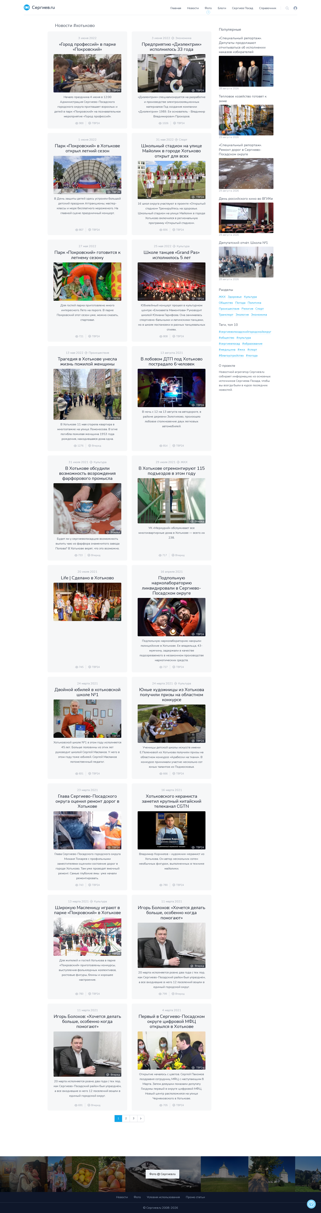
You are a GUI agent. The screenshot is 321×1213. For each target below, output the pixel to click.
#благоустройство (231, 356)
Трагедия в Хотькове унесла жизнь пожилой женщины (87, 361)
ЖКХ (184, 462)
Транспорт (226, 315)
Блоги (222, 8)
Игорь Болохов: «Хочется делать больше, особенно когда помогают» (171, 913)
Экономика (183, 38)
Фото (208, 8)
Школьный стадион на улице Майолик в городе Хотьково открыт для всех (171, 151)
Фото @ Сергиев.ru (162, 1174)
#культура (243, 338)
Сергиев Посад (242, 8)
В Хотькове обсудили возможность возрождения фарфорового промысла (87, 473)
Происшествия (99, 353)
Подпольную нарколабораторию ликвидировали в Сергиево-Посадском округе (171, 585)
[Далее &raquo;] (140, 1118)
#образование (252, 344)
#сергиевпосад (229, 344)
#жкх (241, 350)
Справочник (267, 8)
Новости (193, 8)
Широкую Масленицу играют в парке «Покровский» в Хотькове (87, 910)
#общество (226, 338)
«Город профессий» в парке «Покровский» (87, 46)
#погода (251, 356)
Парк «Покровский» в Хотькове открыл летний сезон (87, 148)
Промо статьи (195, 1197)
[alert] (311, 1204)
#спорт (252, 350)
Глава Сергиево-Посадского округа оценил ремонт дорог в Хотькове (87, 801)
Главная (175, 8)
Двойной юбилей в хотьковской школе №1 (87, 692)
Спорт (183, 140)
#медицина (227, 350)
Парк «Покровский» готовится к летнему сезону (87, 254)
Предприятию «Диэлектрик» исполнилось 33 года (172, 46)
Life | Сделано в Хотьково (87, 578)
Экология (242, 315)
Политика (254, 303)
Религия (247, 309)
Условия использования (163, 1197)
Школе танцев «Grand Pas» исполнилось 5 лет (172, 254)
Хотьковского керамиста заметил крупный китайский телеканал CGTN (171, 801)
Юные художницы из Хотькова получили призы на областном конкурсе (171, 695)
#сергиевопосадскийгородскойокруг (245, 332)
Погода (240, 303)
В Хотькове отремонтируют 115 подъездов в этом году (172, 470)
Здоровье (235, 297)
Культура (183, 246)
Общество (226, 303)
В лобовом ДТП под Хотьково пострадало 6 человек (171, 361)
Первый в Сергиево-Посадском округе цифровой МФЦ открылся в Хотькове (172, 1021)
